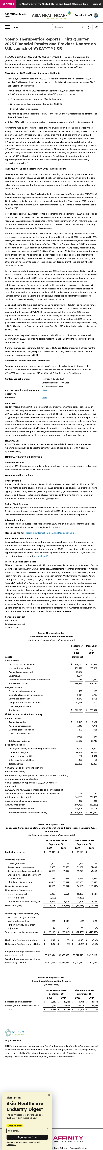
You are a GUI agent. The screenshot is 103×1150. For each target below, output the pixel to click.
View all (97, 4)
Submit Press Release (57, 1148)
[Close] (49, 1095)
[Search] (83, 27)
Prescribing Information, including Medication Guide (50, 533)
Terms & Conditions (79, 1148)
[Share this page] (96, 27)
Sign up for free (27, 1137)
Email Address (15, 1125)
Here (44, 390)
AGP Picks (8, 4)
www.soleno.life (41, 556)
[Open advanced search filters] (89, 27)
